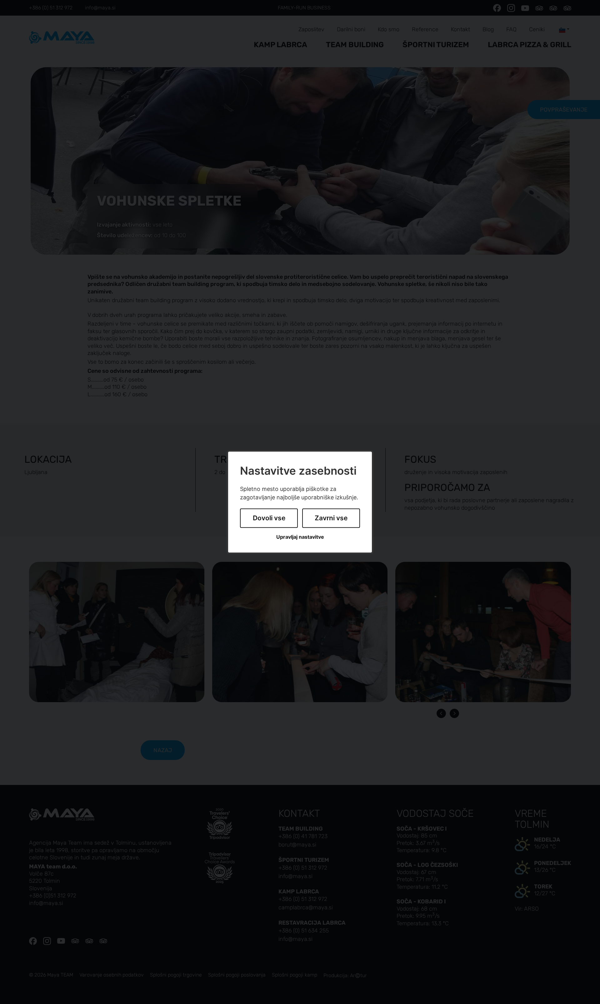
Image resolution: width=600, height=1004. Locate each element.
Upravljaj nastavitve (300, 537)
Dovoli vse (269, 518)
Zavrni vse (331, 518)
